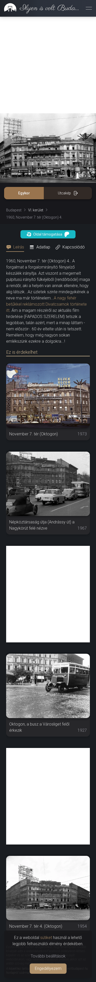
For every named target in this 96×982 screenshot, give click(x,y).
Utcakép (64, 193)
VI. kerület (35, 210)
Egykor (24, 193)
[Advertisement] (48, 65)
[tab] (16, 247)
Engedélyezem (48, 968)
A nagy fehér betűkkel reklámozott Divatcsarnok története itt (46, 304)
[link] (41, 8)
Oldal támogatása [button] (47, 234)
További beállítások (48, 956)
